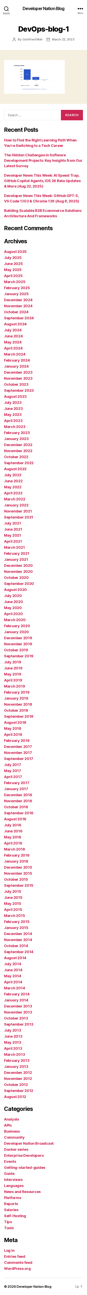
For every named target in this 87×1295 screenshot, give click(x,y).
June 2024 (13, 336)
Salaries (11, 1210)
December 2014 (18, 934)
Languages (14, 1186)
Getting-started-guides (24, 1167)
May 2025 (13, 270)
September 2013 (18, 1024)
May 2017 (12, 771)
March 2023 (14, 427)
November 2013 (18, 1012)
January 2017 (16, 789)
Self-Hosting (15, 1216)
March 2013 (14, 1054)
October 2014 (16, 946)
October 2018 (16, 710)
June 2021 (13, 529)
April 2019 (13, 680)
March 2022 (14, 499)
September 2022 (19, 463)
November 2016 (18, 801)
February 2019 (17, 692)
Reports (11, 1204)
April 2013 (13, 1048)
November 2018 (18, 704)
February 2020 (17, 626)
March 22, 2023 (63, 39)
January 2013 (16, 1066)
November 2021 (18, 511)
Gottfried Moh (32, 39)
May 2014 (12, 976)
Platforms (12, 1198)
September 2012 (18, 1091)
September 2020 (19, 584)
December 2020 (18, 565)
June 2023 (13, 408)
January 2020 (16, 632)
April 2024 (13, 348)
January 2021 (16, 559)
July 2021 (12, 523)
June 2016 (13, 831)
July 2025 (13, 258)
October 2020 (16, 577)
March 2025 (14, 282)
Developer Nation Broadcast (29, 1143)
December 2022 (18, 445)
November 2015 (18, 873)
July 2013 (12, 1030)
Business (12, 1131)
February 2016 (17, 855)
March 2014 (14, 988)
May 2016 (12, 837)
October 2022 (16, 457)
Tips (8, 1222)
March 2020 (14, 620)
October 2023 (16, 384)
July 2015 (12, 891)
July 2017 (12, 765)
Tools (9, 1228)
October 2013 (16, 1018)
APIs (8, 1125)
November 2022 (18, 451)
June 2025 (13, 264)
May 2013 (12, 1042)
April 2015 (13, 909)
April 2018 (13, 734)
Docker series (16, 1149)
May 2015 (12, 903)
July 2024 (13, 330)
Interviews (13, 1179)
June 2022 (13, 481)
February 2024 (17, 360)
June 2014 (13, 970)
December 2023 (18, 372)
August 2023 (15, 396)
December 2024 (18, 300)
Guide (9, 1173)
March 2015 (14, 916)
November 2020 (18, 571)
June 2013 (13, 1036)
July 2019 (12, 662)
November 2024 (18, 306)
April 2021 (13, 541)
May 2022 (12, 487)
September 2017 (18, 759)
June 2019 (13, 668)
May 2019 (12, 674)
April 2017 (13, 777)
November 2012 (18, 1078)
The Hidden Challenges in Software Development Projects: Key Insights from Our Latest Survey (43, 160)
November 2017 (18, 753)
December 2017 (18, 746)
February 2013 (17, 1060)
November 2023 (18, 378)
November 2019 (18, 644)
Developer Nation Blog (44, 8)
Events (10, 1161)
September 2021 (18, 517)
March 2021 (14, 547)
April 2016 (13, 843)
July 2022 (12, 475)
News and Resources (22, 1192)
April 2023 (13, 421)
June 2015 (13, 897)
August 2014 (15, 958)
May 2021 (12, 535)
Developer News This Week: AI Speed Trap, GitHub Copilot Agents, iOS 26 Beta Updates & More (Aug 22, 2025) (42, 180)
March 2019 (14, 686)
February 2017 (16, 783)
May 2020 (13, 608)
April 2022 (13, 493)
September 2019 (18, 656)
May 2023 (13, 414)
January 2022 (16, 505)
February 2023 (17, 433)
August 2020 (15, 590)
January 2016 (16, 861)
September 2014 (18, 952)
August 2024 (15, 324)
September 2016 (18, 813)
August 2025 (15, 252)
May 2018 (12, 728)
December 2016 (18, 795)
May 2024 (13, 342)
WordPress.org (17, 1268)
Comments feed (18, 1262)
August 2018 (15, 722)
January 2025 (16, 294)
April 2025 (13, 276)
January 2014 (16, 1000)
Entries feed (14, 1256)
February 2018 (17, 740)
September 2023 (19, 390)
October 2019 (16, 650)
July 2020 (13, 596)
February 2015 (17, 922)
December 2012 (18, 1072)
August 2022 (15, 469)
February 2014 (17, 994)
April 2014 (13, 982)
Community (14, 1137)
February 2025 (17, 288)
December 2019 (18, 638)
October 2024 (16, 312)
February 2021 (16, 553)
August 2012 (15, 1097)
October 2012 (16, 1085)
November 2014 (18, 940)
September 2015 (18, 885)
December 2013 (18, 1006)
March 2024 (14, 354)
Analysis (11, 1119)
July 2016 (12, 825)
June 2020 (13, 602)
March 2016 (14, 849)
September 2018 (18, 716)
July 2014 (12, 964)
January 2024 (16, 366)
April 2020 (13, 614)
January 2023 (16, 439)
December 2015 (18, 867)
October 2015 (16, 879)
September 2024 (19, 318)
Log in (9, 1250)
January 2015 (16, 928)
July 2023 (13, 402)
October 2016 (16, 807)
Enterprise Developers (24, 1155)
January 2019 (16, 698)
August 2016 (15, 819)
